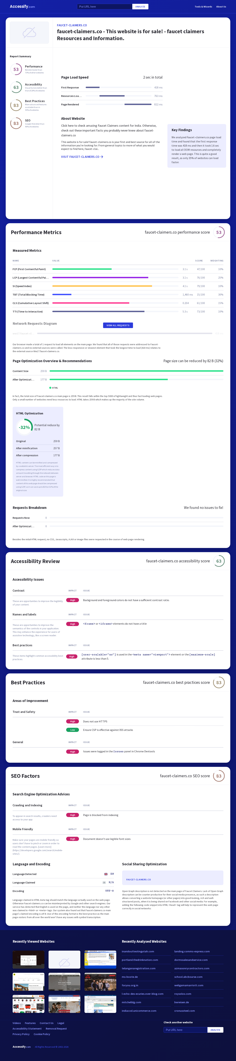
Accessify (22, 6)
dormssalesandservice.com (191, 960)
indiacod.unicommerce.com (139, 1010)
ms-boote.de (130, 976)
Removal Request (56, 1028)
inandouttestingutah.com (138, 951)
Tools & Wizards (203, 6)
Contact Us (46, 1023)
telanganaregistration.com (138, 968)
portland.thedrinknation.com (140, 960)
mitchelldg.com (131, 1002)
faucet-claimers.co (72, 25)
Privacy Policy (21, 1034)
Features (30, 1023)
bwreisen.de (181, 1002)
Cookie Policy (42, 1034)
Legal (61, 1023)
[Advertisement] (141, 59)
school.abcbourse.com (188, 976)
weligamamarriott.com (188, 985)
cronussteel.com (184, 1010)
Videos (17, 1023)
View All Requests (118, 325)
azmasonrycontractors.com (191, 968)
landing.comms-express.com (192, 951)
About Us (221, 6)
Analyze (140, 6)
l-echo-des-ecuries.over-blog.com (142, 993)
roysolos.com (182, 993)
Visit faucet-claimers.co (80, 157)
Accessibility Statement (27, 1028)
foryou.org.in (130, 985)
